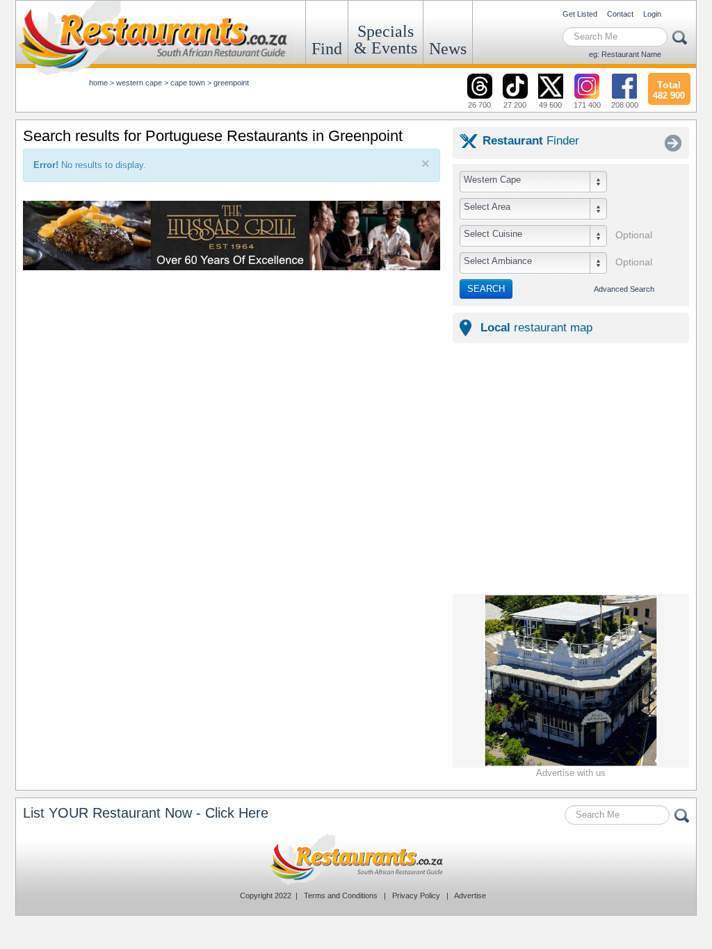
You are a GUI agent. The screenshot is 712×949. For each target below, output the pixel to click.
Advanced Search (624, 289)
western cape (139, 83)
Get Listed (580, 14)
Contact (620, 14)
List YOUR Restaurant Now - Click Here (145, 812)
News (448, 48)
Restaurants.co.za (356, 859)
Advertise (470, 895)
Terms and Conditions (341, 895)
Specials (385, 39)
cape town (187, 83)
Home (98, 83)
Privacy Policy (416, 895)
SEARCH (486, 288)
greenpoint (231, 83)
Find (327, 48)
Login (652, 14)
